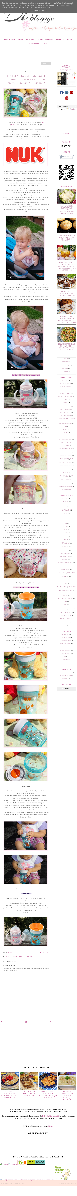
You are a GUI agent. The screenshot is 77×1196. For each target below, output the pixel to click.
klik (34, 583)
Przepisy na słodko (26, 39)
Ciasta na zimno (65, 393)
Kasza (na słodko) (65, 415)
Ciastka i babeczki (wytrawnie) (67, 510)
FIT (65, 656)
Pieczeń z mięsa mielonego (66, 572)
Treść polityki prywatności (50, 1116)
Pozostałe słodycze (65, 462)
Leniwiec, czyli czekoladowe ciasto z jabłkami (67, 293)
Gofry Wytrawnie (65, 520)
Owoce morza (65, 569)
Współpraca (34, 43)
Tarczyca (66, 659)
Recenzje (70, 39)
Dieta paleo (65, 647)
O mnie (45, 43)
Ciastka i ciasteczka (65, 396)
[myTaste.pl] (13, 1164)
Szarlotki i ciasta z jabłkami (66, 476)
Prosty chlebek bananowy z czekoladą (29, 1094)
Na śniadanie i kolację (65, 435)
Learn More (35, 11)
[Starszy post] (50, 1022)
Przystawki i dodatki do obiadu (66, 594)
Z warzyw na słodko (65, 483)
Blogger (50, 1126)
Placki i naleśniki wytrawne (66, 586)
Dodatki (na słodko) (65, 406)
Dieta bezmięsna (65, 643)
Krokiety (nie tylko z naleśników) (66, 543)
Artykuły (60, 39)
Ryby (65, 601)
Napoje (65, 566)
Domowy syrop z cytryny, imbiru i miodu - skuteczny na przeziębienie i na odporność (66, 266)
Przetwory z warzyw (65, 590)
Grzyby (65, 526)
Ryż (65, 604)
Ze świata (65, 678)
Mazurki (65, 432)
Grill (65, 523)
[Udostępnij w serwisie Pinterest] (47, 952)
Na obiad (65, 559)
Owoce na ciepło (65, 442)
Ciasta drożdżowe (65, 386)
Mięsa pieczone (65, 556)
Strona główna (9, 39)
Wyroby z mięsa (65, 618)
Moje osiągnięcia (65, 365)
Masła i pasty (65, 553)
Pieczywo (65, 576)
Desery (65, 402)
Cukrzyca (65, 634)
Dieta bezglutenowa (65, 640)
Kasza (65, 536)
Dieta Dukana (65, 637)
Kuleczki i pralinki (65, 423)
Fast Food (65, 516)
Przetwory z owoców (65, 465)
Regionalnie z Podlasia (65, 672)
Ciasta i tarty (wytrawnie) (66, 504)
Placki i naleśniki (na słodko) (67, 459)
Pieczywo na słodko (65, 448)
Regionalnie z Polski (65, 675)
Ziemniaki (65, 621)
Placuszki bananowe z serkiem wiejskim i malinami (9, 1095)
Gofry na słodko (65, 409)
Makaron (65, 546)
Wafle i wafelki (66, 479)
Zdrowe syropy (66, 662)
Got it (44, 11)
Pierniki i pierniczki (65, 451)
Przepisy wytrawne (45, 39)
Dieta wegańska (65, 650)
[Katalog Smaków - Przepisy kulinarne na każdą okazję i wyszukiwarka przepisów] (27, 1180)
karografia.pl (71, 1183)
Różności (66, 371)
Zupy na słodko (66, 489)
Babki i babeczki (65, 383)
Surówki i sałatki (65, 615)
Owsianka (66, 445)
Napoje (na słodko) (65, 439)
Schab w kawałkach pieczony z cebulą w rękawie (67, 1096)
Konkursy (65, 361)
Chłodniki (66, 501)
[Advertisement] (36, 50)
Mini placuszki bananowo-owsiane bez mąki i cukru (48, 1095)
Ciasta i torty (65, 390)
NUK (43, 122)
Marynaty (66, 550)
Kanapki (65, 532)
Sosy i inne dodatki (66, 612)
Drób (65, 513)
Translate (72, 109)
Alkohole (65, 380)
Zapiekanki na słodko (66, 486)
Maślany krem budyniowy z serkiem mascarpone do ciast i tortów (67, 210)
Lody (65, 426)
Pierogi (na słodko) (66, 455)
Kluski (66, 539)
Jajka (65, 529)
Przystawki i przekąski (65, 598)
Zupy (65, 625)
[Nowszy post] (1, 1022)
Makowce (66, 429)
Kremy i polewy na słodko (66, 418)
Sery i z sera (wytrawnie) (66, 607)
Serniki (65, 472)
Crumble (65, 399)
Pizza (65, 583)
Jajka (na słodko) (65, 412)
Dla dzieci (8, 956)
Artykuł (65, 358)
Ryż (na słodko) (65, 469)
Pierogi (65, 580)
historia (13, 125)
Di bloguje (14, 1183)
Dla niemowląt (18, 956)
